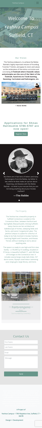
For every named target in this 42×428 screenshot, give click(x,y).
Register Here (21, 134)
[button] (38, 173)
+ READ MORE (21, 105)
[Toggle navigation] (37, 3)
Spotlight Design (30, 420)
